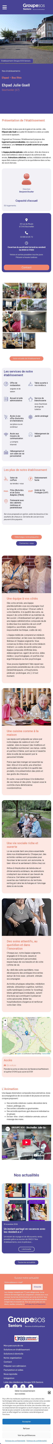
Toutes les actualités (26, 1262)
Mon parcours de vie (13, 1345)
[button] (49, 1392)
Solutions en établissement (17, 1349)
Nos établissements (11, 71)
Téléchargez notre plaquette (26, 537)
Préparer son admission (15, 1366)
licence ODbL (46, 1054)
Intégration (9, 1378)
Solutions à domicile (13, 1353)
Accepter (26, 1421)
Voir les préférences (26, 1435)
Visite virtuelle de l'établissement (26, 358)
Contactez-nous (26, 543)
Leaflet (18, 1054)
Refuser (26, 1428)
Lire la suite (26, 1249)
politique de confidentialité (35, 1304)
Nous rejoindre (10, 1374)
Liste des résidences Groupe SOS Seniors (23, 1382)
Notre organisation (13, 1358)
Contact (27, 267)
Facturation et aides (13, 1370)
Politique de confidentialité (15, 1441)
